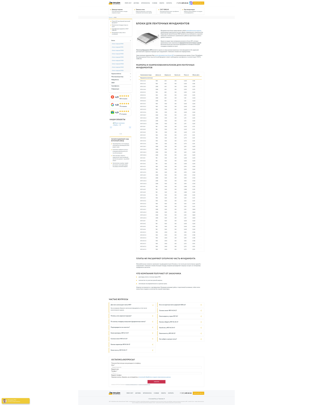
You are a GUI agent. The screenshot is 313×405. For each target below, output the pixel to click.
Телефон (114, 371)
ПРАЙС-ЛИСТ (128, 3)
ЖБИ (113, 82)
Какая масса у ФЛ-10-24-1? (119, 350)
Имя (113, 365)
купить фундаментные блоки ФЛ (164, 55)
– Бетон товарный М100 (117, 43)
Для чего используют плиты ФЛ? (121, 305)
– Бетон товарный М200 (117, 50)
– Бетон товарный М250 (117, 53)
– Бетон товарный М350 (117, 60)
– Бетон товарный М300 (117, 57)
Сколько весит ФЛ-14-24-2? (168, 310)
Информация (115, 89)
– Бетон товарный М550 (117, 70)
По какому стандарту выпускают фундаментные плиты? (128, 321)
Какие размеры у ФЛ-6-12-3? (120, 333)
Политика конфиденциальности (132, 384)
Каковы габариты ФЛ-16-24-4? (168, 322)
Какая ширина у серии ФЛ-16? (168, 316)
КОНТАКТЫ (169, 3)
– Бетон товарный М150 (117, 47)
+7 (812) (182, 3)
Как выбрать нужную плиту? (168, 339)
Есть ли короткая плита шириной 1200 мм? (172, 305)
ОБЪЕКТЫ (161, 3)
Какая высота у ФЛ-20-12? (167, 333)
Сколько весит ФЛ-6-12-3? (119, 338)
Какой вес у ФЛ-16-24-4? (167, 327)
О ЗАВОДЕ (154, 3)
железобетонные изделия (193, 30)
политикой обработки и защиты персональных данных (155, 377)
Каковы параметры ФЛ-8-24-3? (120, 344)
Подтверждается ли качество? (120, 327)
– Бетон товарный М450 (117, 67)
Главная (110, 17)
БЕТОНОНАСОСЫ (145, 3)
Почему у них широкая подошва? (121, 316)
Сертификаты (115, 86)
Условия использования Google (144, 384)
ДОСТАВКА (136, 3)
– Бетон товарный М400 (117, 63)
